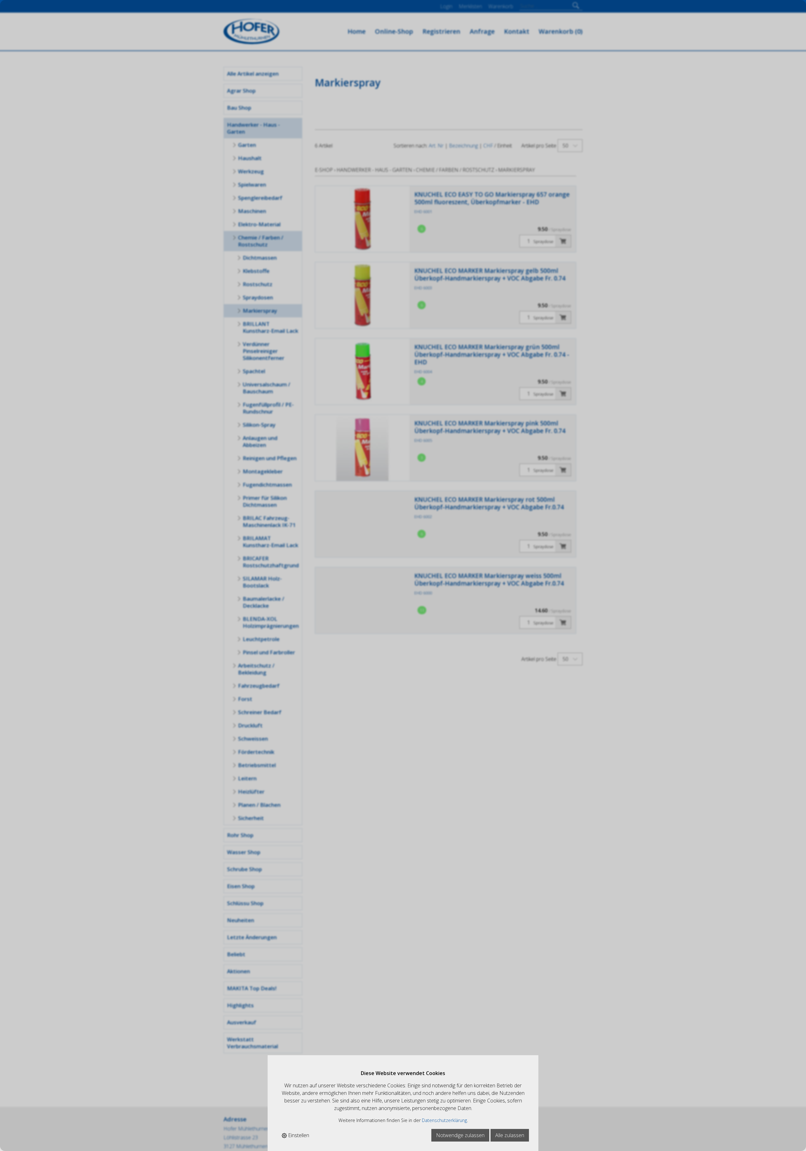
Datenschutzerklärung (444, 1120)
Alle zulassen (509, 1135)
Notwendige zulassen (460, 1135)
